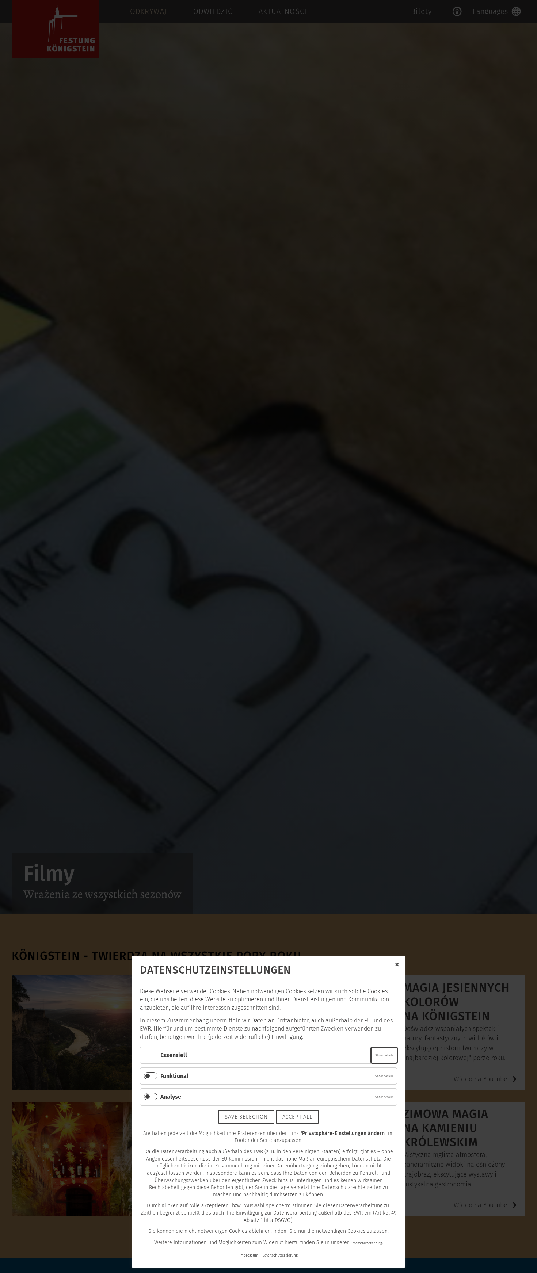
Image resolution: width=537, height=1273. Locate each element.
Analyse (170, 1096)
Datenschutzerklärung (366, 1243)
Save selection (246, 1116)
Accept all (297, 1116)
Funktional (174, 1076)
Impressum (248, 1255)
